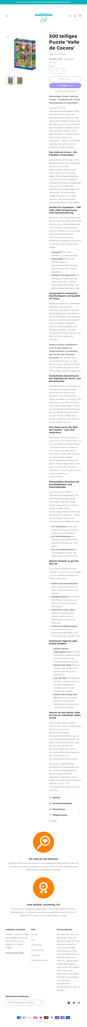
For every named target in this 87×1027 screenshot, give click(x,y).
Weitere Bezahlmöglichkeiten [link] (65, 91)
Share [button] (54, 821)
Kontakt (34, 935)
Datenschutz (36, 945)
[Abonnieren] (40, 1002)
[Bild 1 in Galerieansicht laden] (10, 80)
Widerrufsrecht (37, 950)
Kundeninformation (39, 960)
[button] (6, 15)
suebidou (46, 1022)
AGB (33, 940)
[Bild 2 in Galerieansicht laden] (20, 80)
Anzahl (52, 66)
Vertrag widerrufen (15, 953)
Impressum (36, 955)
